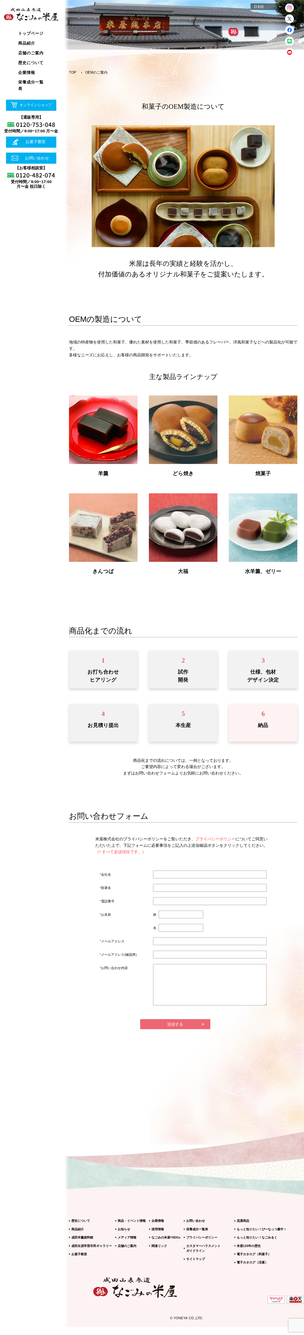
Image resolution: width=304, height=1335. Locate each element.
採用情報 (158, 1229)
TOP (72, 72)
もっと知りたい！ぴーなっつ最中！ (262, 1229)
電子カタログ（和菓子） (254, 1254)
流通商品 (243, 1220)
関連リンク (159, 1246)
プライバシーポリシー (201, 1237)
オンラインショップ (36, 105)
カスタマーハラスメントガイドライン (203, 1248)
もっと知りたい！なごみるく (257, 1237)
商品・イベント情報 (132, 1220)
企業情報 (158, 1220)
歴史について (80, 1220)
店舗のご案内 (127, 1246)
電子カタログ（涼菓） (252, 1262)
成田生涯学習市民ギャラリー (91, 1246)
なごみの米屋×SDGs (166, 1237)
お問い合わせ (37, 158)
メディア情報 (127, 1237)
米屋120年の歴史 (249, 1246)
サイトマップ (195, 1259)
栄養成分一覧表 (197, 1229)
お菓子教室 (36, 141)
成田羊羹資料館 (82, 1237)
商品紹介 (77, 1229)
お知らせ (124, 1229)
